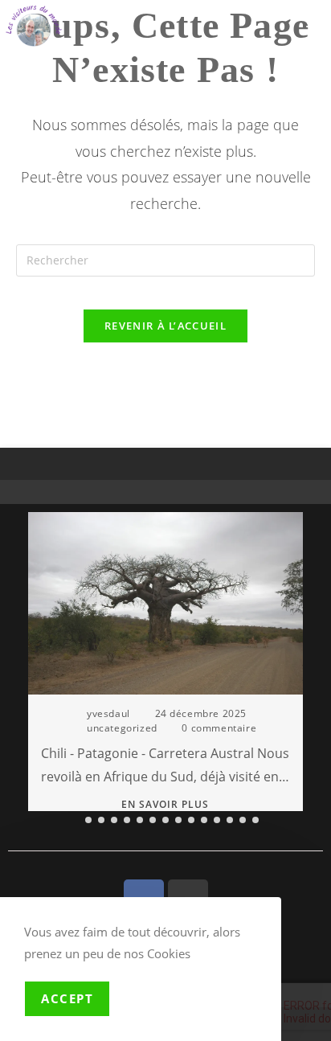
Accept (67, 998)
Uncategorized (122, 728)
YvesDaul (108, 713)
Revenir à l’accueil (165, 325)
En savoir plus (165, 805)
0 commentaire (219, 728)
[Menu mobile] (316, 19)
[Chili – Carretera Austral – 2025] (165, 602)
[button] (307, 673)
